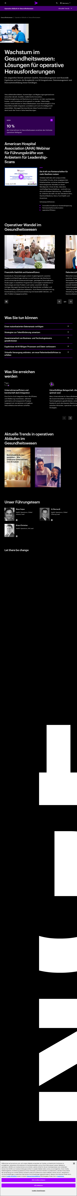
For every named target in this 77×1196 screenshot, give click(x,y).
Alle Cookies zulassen (38, 1180)
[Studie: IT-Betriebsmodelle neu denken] (48, 467)
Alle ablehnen (38, 1185)
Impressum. (60, 1176)
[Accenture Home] (36, 3)
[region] (38, 1178)
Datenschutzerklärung (33, 1176)
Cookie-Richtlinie (11, 1176)
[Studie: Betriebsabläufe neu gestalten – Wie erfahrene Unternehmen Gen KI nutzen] (17, 467)
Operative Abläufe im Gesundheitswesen (19, 8)
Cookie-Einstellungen (38, 1190)
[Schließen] (74, 1163)
